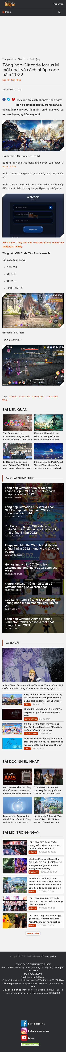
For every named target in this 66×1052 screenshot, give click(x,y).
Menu (8, 12)
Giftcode (13, 396)
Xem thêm (34, 934)
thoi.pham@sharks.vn (32, 983)
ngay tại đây (9, 166)
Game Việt (24, 396)
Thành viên (58, 4)
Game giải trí (38, 396)
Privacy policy (49, 956)
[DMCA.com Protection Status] (31, 1044)
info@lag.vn (39, 977)
